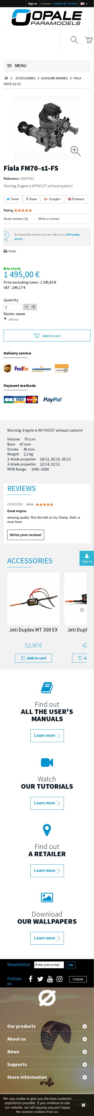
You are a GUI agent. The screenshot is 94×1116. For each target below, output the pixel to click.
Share (32, 199)
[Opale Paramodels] (47, 17)
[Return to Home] (6, 78)
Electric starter (15, 314)
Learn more (45, 735)
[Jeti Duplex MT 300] (33, 599)
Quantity (11, 300)
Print (12, 251)
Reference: (11, 178)
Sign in (32, 3)
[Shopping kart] (88, 39)
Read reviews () (16, 219)
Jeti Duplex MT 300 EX (33, 630)
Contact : (59, 3)
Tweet (14, 199)
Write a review (48, 219)
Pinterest (77, 199)
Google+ (54, 199)
